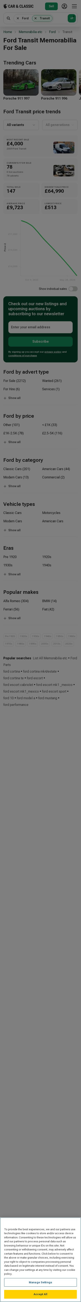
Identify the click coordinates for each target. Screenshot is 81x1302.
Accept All (40, 1294)
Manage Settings (40, 1282)
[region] (40, 1259)
